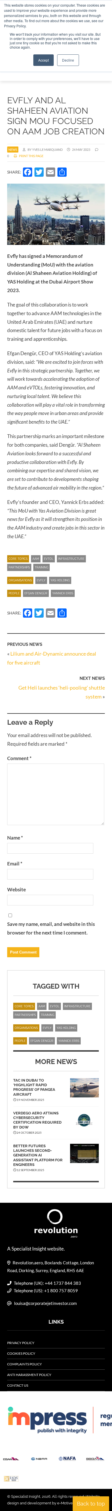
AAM (35, 558)
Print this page (30, 156)
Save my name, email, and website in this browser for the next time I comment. (51, 928)
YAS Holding (60, 580)
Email (14, 864)
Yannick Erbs (62, 593)
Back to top (91, 1504)
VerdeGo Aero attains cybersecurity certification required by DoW (37, 1120)
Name (15, 838)
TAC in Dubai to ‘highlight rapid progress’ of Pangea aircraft (34, 1087)
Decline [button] (68, 60)
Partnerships (19, 567)
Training (41, 567)
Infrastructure (71, 558)
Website (16, 889)
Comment (19, 758)
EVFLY (41, 580)
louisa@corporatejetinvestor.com (45, 1303)
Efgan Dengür (35, 593)
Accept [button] (43, 60)
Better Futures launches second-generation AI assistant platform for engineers (38, 1155)
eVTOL (48, 558)
